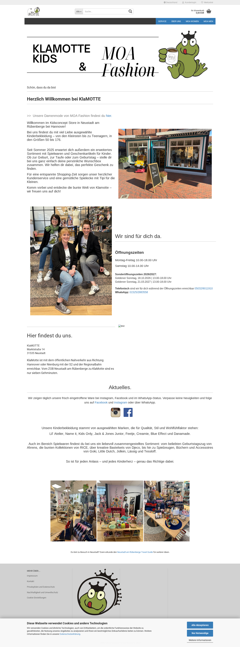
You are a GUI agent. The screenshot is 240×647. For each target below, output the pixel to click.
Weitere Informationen (200, 640)
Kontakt (30, 581)
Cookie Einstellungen (36, 597)
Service (162, 21)
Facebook (101, 402)
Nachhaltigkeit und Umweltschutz (42, 592)
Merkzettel (208, 2)
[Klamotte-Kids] (48, 11)
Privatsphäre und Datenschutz (41, 587)
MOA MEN (208, 21)
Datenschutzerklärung (70, 634)
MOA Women (192, 21)
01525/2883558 (139, 292)
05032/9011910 (204, 288)
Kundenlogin (190, 2)
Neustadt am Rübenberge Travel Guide (135, 552)
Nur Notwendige (200, 633)
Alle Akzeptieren (200, 625)
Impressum (32, 576)
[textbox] (165, 237)
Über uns (176, 21)
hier (108, 116)
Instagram (120, 402)
